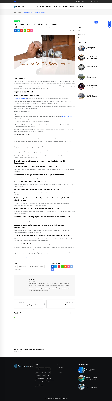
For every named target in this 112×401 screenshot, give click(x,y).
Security (41, 266)
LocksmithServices (34, 266)
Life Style (65, 6)
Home (36, 6)
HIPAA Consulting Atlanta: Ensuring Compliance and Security (29, 349)
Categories (80, 30)
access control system (66, 116)
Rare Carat (49, 378)
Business (42, 6)
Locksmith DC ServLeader (20, 98)
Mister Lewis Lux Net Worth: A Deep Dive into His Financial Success (92, 387)
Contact (81, 6)
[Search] (94, 6)
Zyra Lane (20, 27)
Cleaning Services (46, 372)
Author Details (81, 34)
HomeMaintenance (40, 378)
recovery (38, 381)
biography (41, 369)
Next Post (68, 302)
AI (36, 369)
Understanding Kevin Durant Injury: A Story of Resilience (33, 257)
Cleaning (38, 372)
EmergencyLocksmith (23, 266)
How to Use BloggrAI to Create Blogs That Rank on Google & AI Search (92, 58)
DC (15, 266)
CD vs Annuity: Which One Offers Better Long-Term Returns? (92, 68)
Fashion (55, 6)
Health (60, 6)
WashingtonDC (18, 269)
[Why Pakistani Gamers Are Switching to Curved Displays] (81, 86)
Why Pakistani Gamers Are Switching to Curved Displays (91, 87)
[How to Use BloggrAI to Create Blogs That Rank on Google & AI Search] (81, 57)
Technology (48, 6)
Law (77, 6)
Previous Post (21, 302)
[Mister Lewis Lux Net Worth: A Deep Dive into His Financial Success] (81, 387)
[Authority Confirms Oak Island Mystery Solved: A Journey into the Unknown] (81, 378)
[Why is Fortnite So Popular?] (81, 370)
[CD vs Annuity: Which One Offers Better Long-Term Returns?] (81, 67)
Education (71, 6)
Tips (37, 385)
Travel (41, 385)
